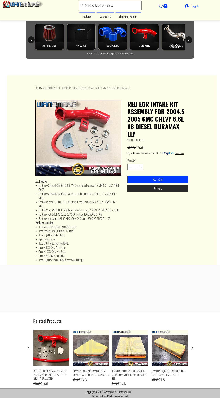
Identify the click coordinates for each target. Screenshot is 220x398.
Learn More (179, 153)
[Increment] (140, 167)
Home (38, 88)
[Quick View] (51, 348)
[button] (163, 6)
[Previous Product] (28, 348)
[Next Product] (193, 348)
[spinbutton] (135, 167)
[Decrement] (130, 167)
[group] (110, 358)
